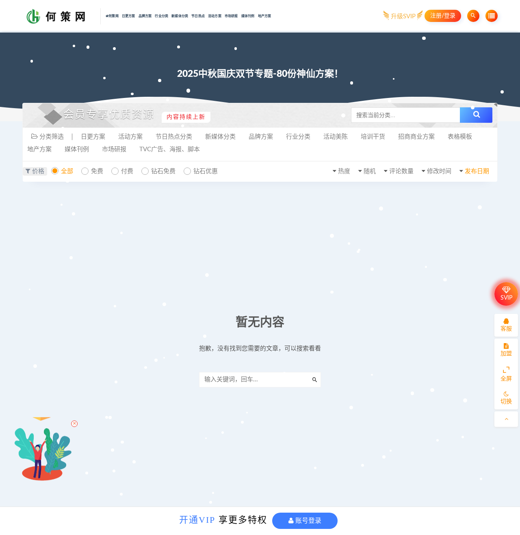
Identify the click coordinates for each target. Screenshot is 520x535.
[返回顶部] (506, 419)
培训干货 (373, 137)
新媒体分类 (179, 16)
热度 (344, 171)
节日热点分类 (174, 137)
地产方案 (264, 16)
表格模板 (460, 137)
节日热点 (198, 16)
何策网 (113, 16)
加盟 (506, 354)
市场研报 (231, 16)
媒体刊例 (248, 16)
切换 (506, 402)
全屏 (506, 379)
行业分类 (161, 16)
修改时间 (439, 171)
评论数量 (401, 171)
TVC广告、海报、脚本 (169, 149)
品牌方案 (145, 16)
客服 (506, 329)
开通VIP (197, 520)
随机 (370, 171)
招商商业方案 (416, 137)
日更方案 (128, 16)
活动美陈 (335, 137)
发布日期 (477, 171)
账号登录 (307, 520)
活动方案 (214, 16)
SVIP (506, 298)
